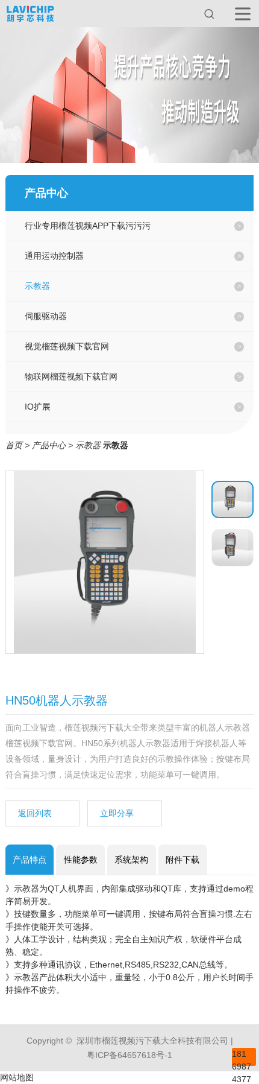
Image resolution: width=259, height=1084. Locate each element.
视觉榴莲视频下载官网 (67, 346)
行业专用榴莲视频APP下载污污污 (88, 225)
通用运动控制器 (54, 256)
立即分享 (117, 813)
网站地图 (17, 1077)
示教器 (37, 286)
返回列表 (35, 813)
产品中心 (49, 445)
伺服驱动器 (46, 316)
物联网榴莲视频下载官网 (71, 376)
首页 (13, 445)
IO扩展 (38, 406)
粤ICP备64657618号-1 (129, 1055)
